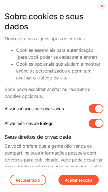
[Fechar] (102, 6)
